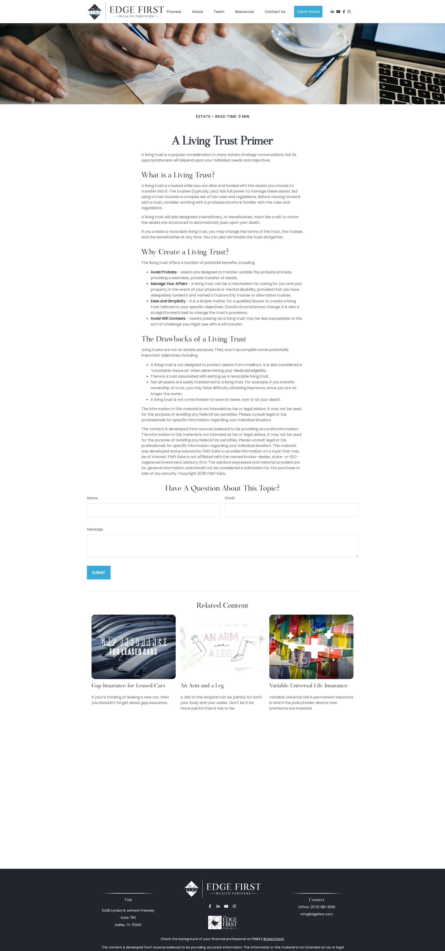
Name (92, 498)
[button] (174, 11)
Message (95, 529)
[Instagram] (234, 906)
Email (230, 498)
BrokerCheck (274, 939)
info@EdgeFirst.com (317, 914)
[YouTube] (338, 11)
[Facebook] (344, 11)
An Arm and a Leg (202, 685)
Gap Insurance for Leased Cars (128, 685)
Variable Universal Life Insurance (308, 685)
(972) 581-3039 (322, 907)
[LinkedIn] (332, 11)
